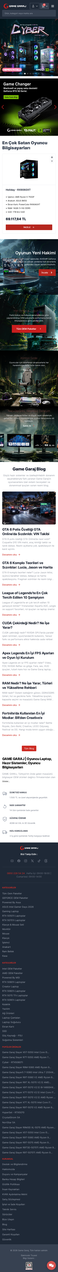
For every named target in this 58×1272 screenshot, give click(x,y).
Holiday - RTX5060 (17, 189)
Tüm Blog (29, 748)
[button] (55, 47)
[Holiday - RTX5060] (29, 169)
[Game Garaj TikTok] (39, 861)
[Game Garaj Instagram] (25, 861)
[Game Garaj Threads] (46, 861)
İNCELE (27, 227)
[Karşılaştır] (52, 157)
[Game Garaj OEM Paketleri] (29, 267)
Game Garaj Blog (29, 468)
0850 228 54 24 (16, 873)
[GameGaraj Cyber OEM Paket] (29, 47)
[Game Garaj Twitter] (32, 861)
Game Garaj (23, 1250)
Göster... (6, 781)
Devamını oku (9, 554)
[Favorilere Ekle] (52, 161)
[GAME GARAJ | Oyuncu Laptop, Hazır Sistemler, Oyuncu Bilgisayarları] (14, 6)
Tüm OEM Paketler (26, 328)
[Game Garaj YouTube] (12, 861)
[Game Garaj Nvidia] (29, 107)
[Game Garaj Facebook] (19, 861)
